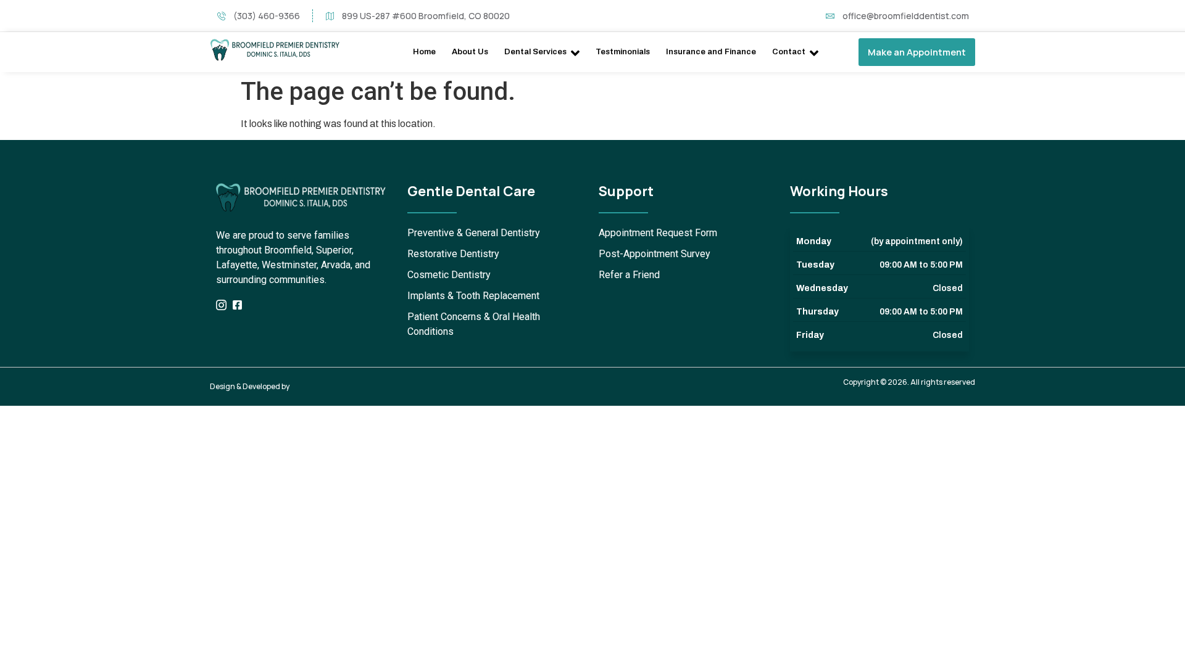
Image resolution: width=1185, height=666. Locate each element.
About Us (470, 51)
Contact (788, 51)
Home (424, 51)
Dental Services (535, 51)
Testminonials (623, 51)
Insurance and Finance (711, 51)
